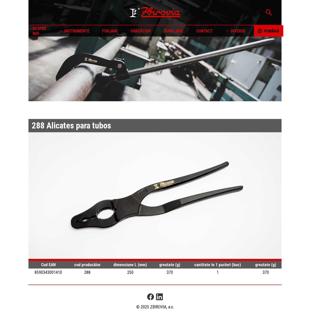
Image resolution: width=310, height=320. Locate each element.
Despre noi (39, 31)
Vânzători (141, 31)
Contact (204, 31)
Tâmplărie (173, 31)
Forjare (110, 31)
